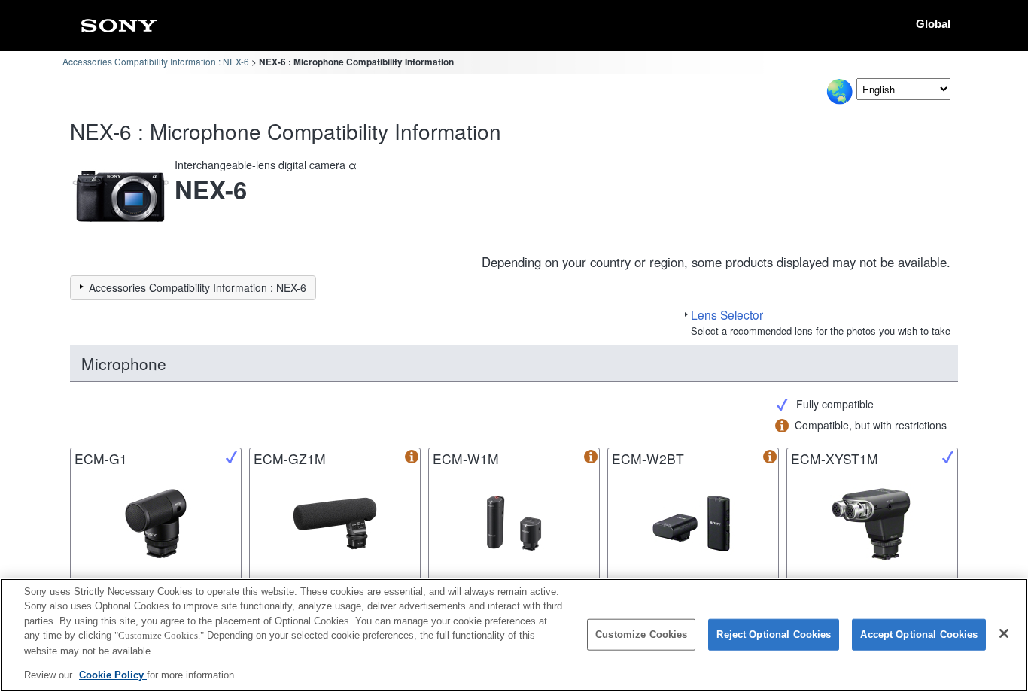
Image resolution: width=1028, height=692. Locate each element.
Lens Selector (727, 314)
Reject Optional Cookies (773, 634)
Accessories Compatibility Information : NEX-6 (155, 61)
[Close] (1003, 633)
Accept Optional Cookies (919, 634)
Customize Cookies (641, 634)
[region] (514, 635)
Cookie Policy (113, 674)
